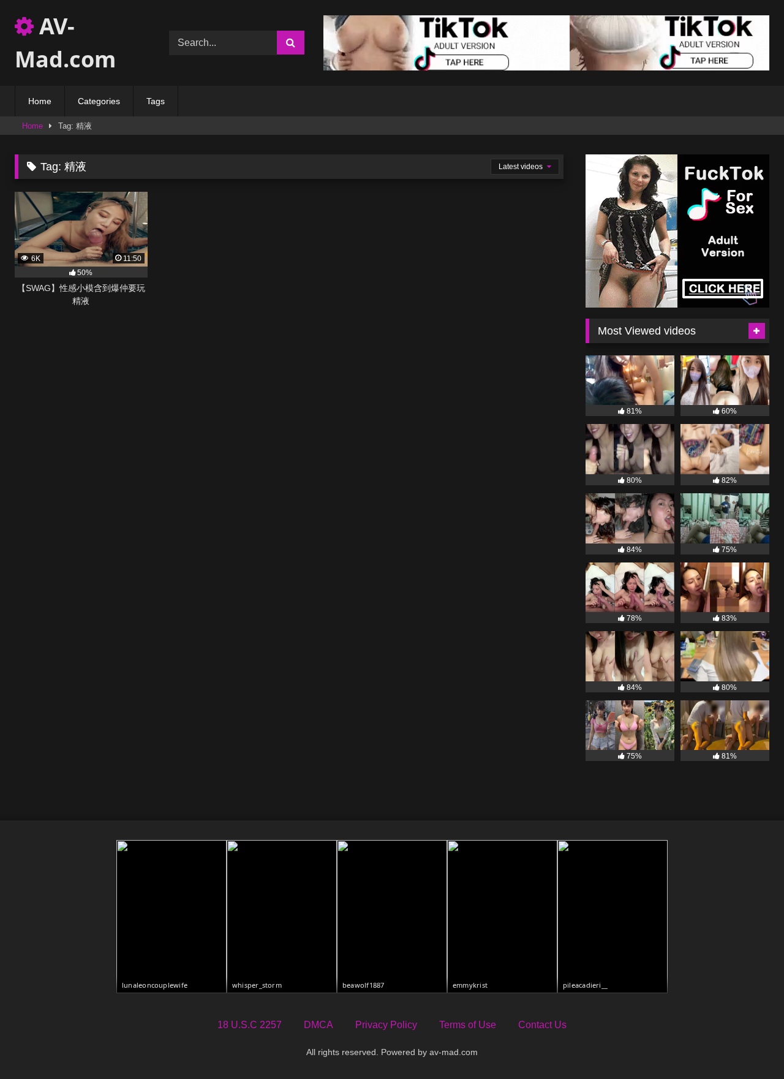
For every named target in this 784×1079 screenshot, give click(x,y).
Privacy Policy (386, 1025)
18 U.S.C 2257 (249, 1025)
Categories (99, 101)
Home (39, 101)
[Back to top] (746, 1042)
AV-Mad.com (65, 42)
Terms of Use (467, 1025)
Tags (155, 101)
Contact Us (542, 1025)
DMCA (318, 1025)
